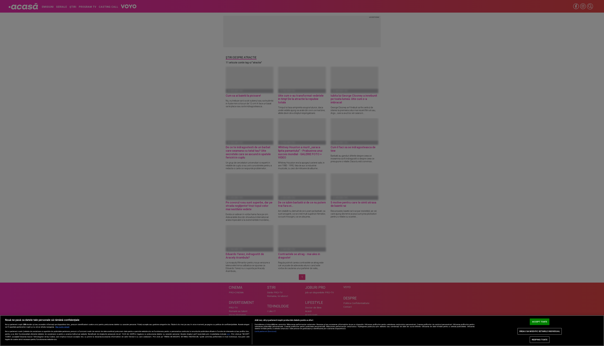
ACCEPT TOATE (539, 322)
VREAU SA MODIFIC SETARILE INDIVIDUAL (539, 331)
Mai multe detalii (62, 327)
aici (228, 334)
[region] (302, 330)
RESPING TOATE (540, 339)
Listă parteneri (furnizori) (265, 331)
